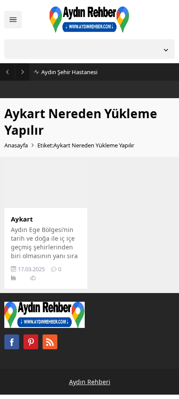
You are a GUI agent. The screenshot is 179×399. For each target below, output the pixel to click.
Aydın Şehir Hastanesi (69, 72)
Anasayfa (16, 145)
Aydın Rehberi (89, 382)
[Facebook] (11, 341)
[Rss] (50, 341)
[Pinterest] (30, 341)
